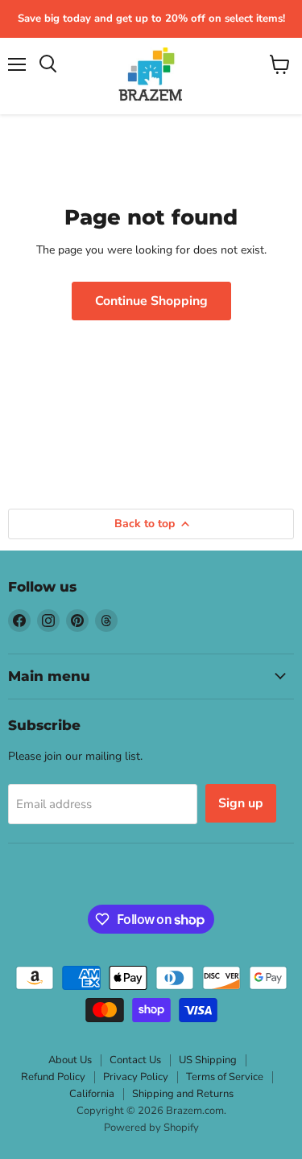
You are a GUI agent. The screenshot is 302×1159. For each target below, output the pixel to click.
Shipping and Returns (183, 1094)
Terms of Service (224, 1077)
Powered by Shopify (151, 1127)
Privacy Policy (135, 1077)
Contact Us (135, 1060)
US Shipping (208, 1060)
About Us (70, 1060)
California (91, 1094)
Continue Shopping (151, 301)
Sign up (240, 803)
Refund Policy (53, 1077)
